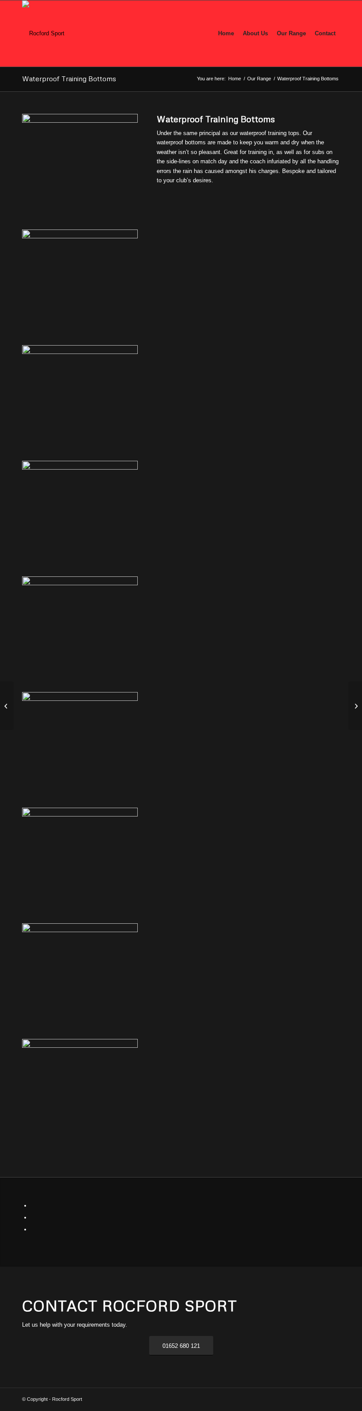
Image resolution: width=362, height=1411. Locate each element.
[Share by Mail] (33, 1229)
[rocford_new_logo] (43, 33)
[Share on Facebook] (33, 1205)
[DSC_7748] (80, 1041)
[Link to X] (306, 1399)
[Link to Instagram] (320, 1399)
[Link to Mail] (333, 1399)
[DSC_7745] (80, 578)
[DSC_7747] (80, 809)
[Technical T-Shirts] (355, 705)
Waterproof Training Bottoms (69, 78)
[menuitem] (226, 33)
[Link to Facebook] (293, 1399)
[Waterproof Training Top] (7, 705)
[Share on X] (33, 1217)
